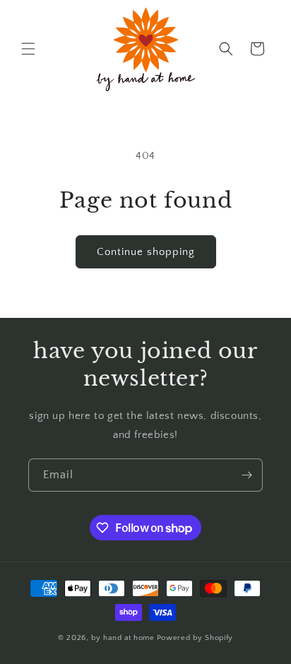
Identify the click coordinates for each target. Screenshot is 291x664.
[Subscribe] (246, 475)
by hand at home (123, 638)
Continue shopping (146, 252)
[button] (28, 48)
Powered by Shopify (195, 638)
